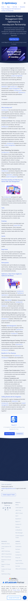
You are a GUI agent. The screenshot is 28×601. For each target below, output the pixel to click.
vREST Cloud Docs (6, 554)
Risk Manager (19, 532)
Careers (17, 552)
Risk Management (11, 325)
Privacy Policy (16, 590)
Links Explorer (19, 507)
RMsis (17, 504)
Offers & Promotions (20, 569)
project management (16, 75)
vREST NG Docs (5, 551)
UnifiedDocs (18, 530)
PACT (16, 516)
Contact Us (20, 433)
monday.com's (18, 90)
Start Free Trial (14, 39)
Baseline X (18, 518)
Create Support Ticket (9, 494)
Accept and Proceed (14, 597)
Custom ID (18, 524)
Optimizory (4, 86)
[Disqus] (14, 460)
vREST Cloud (19, 513)
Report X (17, 521)
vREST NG (18, 510)
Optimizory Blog (5, 574)
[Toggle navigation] (25, 3)
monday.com (13, 86)
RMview (17, 527)
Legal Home (18, 560)
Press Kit (17, 557)
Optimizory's (21, 92)
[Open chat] (25, 598)
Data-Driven (8, 300)
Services (17, 566)
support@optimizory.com (8, 488)
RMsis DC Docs (5, 543)
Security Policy (19, 563)
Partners (17, 549)
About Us (17, 543)
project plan (17, 225)
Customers (18, 546)
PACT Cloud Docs (6, 557)
